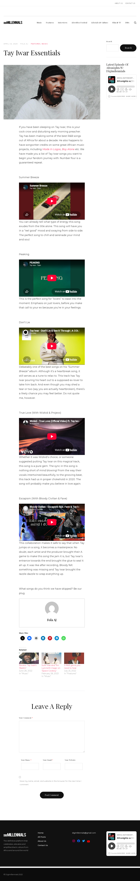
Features (35, 44)
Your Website (70, 760)
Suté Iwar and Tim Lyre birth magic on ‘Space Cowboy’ (51, 668)
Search (109, 41)
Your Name (26, 760)
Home (40, 833)
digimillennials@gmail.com (84, 833)
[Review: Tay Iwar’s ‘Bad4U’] (29, 658)
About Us (42, 841)
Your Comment (26, 718)
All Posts (42, 837)
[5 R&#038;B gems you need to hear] (74, 658)
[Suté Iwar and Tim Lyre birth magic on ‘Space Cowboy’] (51, 658)
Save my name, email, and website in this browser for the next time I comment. (50, 783)
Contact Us (43, 845)
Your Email (48, 760)
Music (45, 44)
